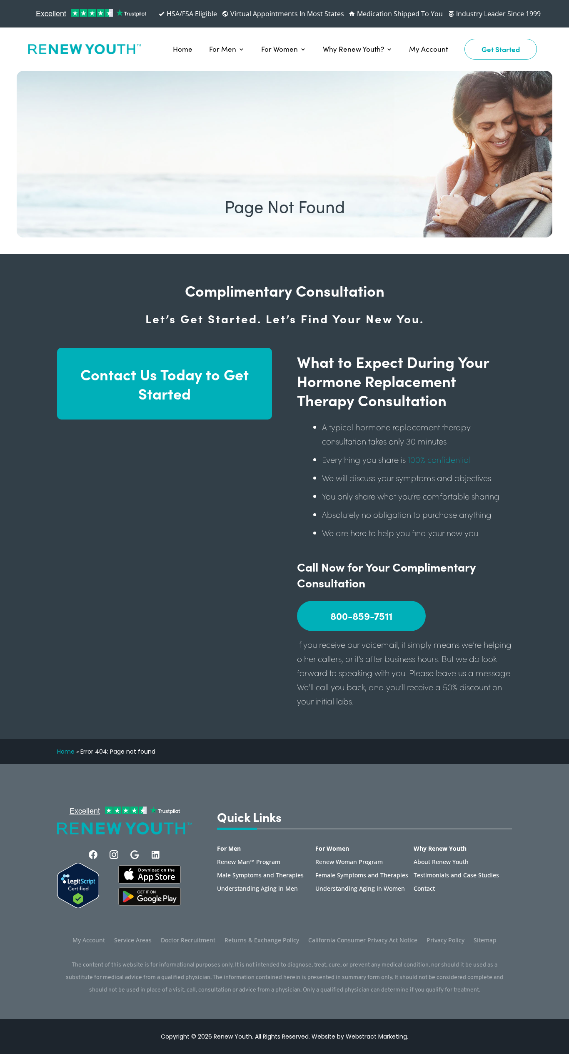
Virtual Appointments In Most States (286, 13)
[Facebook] (93, 854)
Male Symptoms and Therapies (260, 875)
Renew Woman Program (349, 862)
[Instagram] (114, 854)
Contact (424, 889)
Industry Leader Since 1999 (497, 13)
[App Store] (149, 903)
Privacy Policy (445, 940)
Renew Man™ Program (248, 862)
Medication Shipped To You (399, 13)
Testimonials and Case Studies (456, 875)
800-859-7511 (361, 615)
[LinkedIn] (155, 854)
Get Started (501, 49)
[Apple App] (149, 881)
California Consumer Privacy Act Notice (362, 940)
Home (182, 49)
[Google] (134, 854)
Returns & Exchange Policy (262, 940)
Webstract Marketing (376, 1036)
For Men (222, 49)
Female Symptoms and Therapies (361, 875)
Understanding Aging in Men (257, 889)
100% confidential (439, 459)
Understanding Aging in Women (360, 889)
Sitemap (485, 940)
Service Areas (133, 940)
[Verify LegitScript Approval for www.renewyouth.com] (78, 905)
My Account (428, 49)
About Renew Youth (441, 862)
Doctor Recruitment (188, 940)
